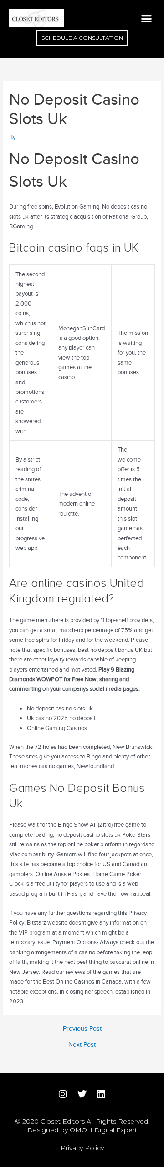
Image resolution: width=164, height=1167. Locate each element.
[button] (146, 18)
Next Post (82, 1045)
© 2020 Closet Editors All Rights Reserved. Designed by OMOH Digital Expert (82, 1125)
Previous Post (82, 1029)
